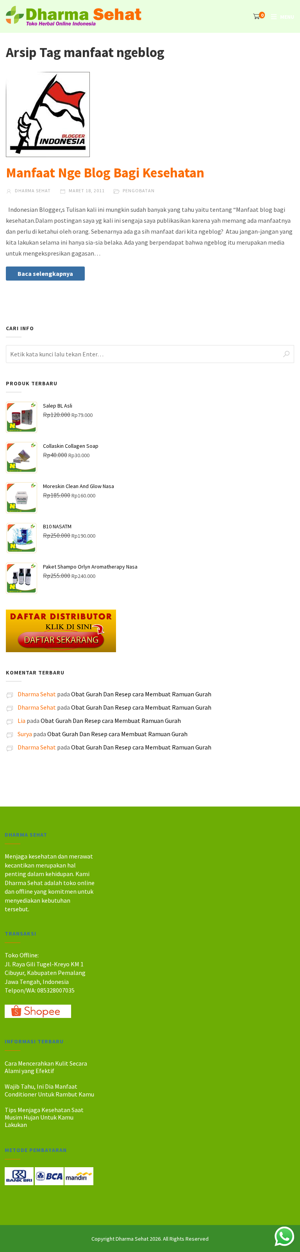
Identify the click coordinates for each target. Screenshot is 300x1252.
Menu (287, 16)
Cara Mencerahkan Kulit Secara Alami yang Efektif (46, 1067)
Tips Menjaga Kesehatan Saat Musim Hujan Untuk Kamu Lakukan (44, 1117)
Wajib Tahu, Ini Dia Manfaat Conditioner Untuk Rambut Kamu (49, 1090)
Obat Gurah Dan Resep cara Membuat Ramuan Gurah (141, 694)
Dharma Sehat (32, 190)
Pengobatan (139, 190)
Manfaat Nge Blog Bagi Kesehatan (105, 172)
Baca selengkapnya (45, 273)
